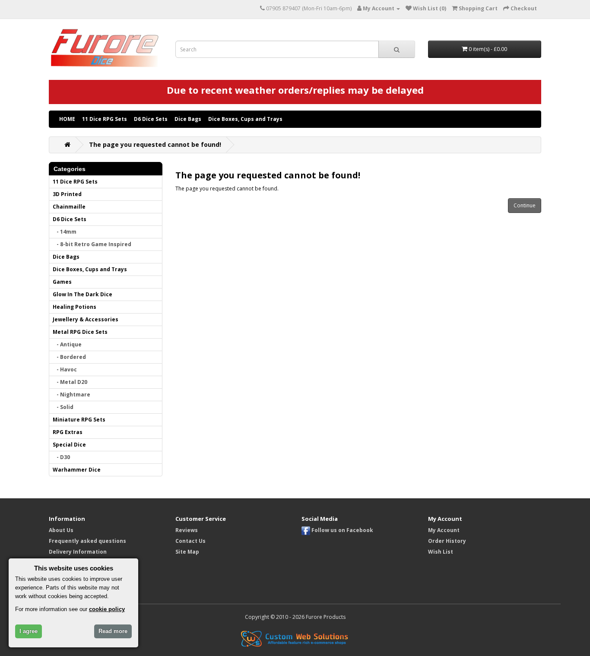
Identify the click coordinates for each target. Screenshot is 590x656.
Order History (447, 541)
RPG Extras (67, 432)
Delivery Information (78, 551)
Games (62, 281)
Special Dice (69, 444)
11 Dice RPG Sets (104, 119)
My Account (444, 530)
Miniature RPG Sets (79, 419)
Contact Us (190, 541)
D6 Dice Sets (151, 119)
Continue (525, 205)
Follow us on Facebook (341, 530)
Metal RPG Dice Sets (80, 332)
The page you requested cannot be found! (155, 144)
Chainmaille (69, 206)
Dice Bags (187, 119)
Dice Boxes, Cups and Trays (245, 119)
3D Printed (67, 194)
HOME (67, 119)
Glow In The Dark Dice (82, 294)
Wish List (440, 551)
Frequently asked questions (87, 541)
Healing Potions (74, 307)
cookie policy (107, 609)
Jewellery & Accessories (85, 319)
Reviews (186, 530)
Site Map (187, 551)
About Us (61, 530)
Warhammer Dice (77, 469)
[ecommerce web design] (295, 638)
